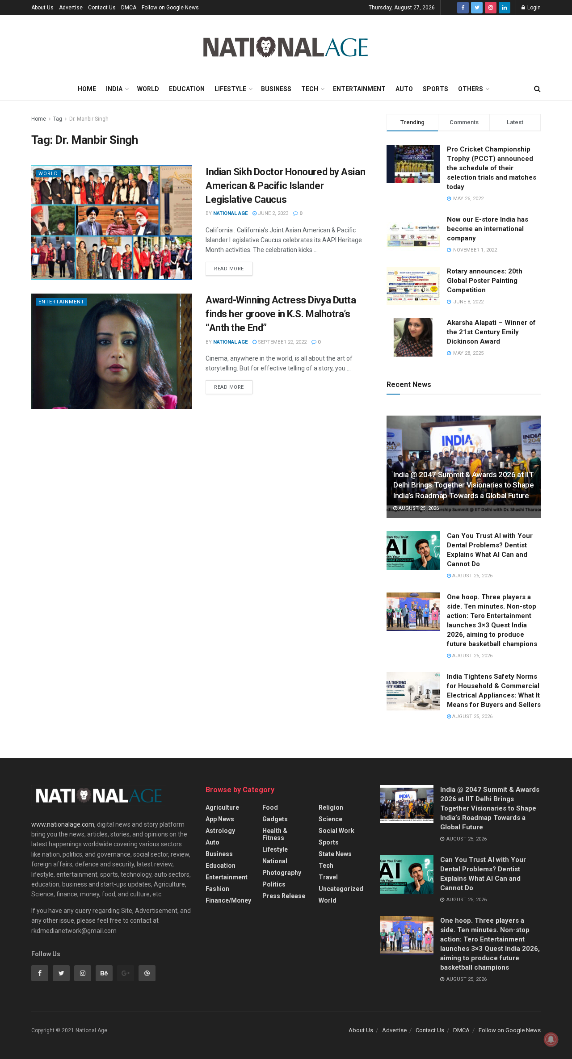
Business (276, 88)
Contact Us (102, 7)
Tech (309, 88)
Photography (281, 872)
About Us (42, 7)
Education (187, 88)
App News (220, 819)
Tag (57, 119)
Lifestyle (230, 88)
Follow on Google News (170, 7)
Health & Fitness (274, 834)
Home (87, 88)
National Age (230, 213)
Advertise (71, 7)
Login (533, 7)
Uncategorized (341, 888)
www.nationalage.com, (63, 824)
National (274, 861)
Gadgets (275, 819)
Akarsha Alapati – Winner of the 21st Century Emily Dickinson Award (491, 332)
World (148, 88)
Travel (328, 877)
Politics (274, 884)
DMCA (128, 7)
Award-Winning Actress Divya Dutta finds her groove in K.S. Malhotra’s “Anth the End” (281, 313)
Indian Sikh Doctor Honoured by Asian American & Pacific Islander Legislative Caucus (285, 185)
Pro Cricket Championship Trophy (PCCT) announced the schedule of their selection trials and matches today (491, 168)
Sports (435, 88)
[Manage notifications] (551, 1039)
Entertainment (359, 88)
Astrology (220, 830)
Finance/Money (228, 900)
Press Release (283, 895)
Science (330, 819)
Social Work (336, 830)
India (114, 88)
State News (335, 853)
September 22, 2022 (282, 342)
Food (270, 807)
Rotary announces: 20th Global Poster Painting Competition (484, 280)
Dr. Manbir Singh (89, 119)
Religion (331, 807)
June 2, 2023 (272, 213)
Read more (229, 269)
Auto (404, 88)
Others (470, 88)
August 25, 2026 (418, 508)
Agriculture (222, 807)
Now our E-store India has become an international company (487, 228)
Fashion (217, 888)
